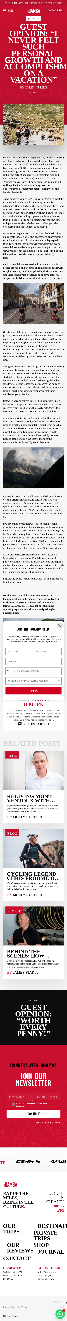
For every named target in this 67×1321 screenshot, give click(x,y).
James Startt (25, 972)
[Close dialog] (60, 626)
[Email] (33, 723)
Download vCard (46, 1279)
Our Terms (22, 1307)
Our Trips (11, 1228)
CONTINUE (33, 1113)
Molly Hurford (28, 817)
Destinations (50, 1226)
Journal (50, 1252)
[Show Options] (59, 681)
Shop (41, 1245)
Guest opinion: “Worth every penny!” (33, 1017)
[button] (60, 1314)
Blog (12, 756)
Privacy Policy (9, 1307)
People (33, 18)
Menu (10, 10)
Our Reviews (20, 1247)
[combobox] (11, 671)
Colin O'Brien (36, 87)
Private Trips (45, 1235)
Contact (16, 1258)
